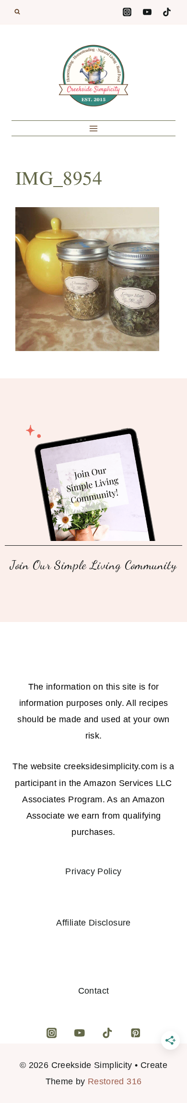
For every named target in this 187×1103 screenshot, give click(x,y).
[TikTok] (166, 12)
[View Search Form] (17, 12)
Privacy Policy (93, 871)
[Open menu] (94, 128)
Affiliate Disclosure (93, 922)
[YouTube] (147, 12)
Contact (93, 991)
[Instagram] (127, 12)
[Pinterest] (135, 1032)
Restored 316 (114, 1081)
